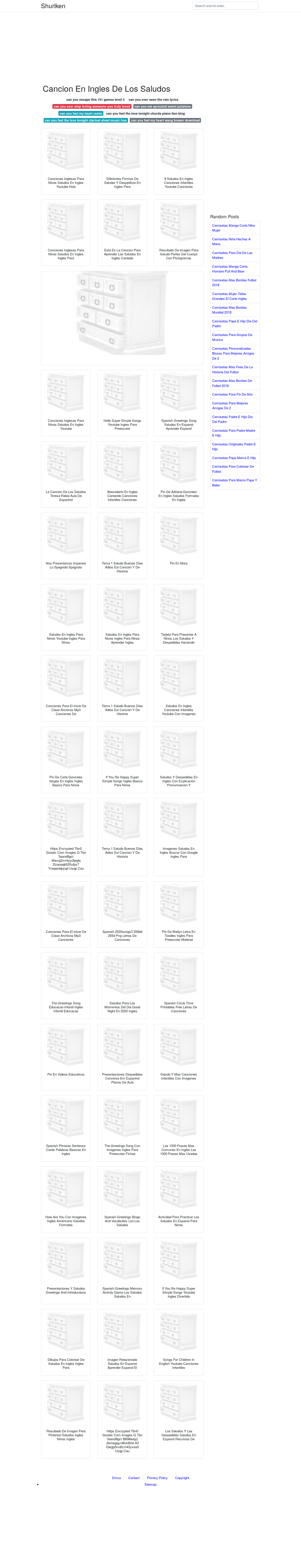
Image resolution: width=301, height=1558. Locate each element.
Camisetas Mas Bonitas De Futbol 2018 (232, 383)
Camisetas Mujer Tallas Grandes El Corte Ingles (229, 296)
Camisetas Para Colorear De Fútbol (233, 469)
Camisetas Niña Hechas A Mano (231, 241)
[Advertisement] (132, 31)
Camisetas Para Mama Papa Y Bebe (234, 482)
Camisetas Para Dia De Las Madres (232, 255)
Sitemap (150, 1484)
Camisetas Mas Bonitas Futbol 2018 (234, 282)
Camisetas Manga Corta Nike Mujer (233, 228)
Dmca (116, 1477)
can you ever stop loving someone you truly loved (92, 106)
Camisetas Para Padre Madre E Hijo (233, 433)
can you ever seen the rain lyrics (153, 99)
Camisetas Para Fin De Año (232, 394)
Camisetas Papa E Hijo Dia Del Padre (234, 323)
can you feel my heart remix (81, 113)
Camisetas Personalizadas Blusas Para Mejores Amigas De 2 (233, 353)
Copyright (182, 1477)
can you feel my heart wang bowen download (165, 120)
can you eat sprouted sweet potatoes (162, 106)
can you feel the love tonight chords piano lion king (145, 113)
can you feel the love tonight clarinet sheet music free (86, 120)
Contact (133, 1477)
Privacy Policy (157, 1477)
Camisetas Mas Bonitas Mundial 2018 (229, 310)
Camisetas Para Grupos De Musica (232, 337)
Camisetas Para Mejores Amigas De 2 (230, 405)
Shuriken (53, 5)
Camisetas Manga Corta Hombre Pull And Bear (229, 269)
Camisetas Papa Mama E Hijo (234, 457)
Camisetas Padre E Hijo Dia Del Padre (232, 419)
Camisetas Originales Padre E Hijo (234, 446)
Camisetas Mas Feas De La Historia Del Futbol (232, 369)
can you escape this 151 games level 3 (95, 99)
